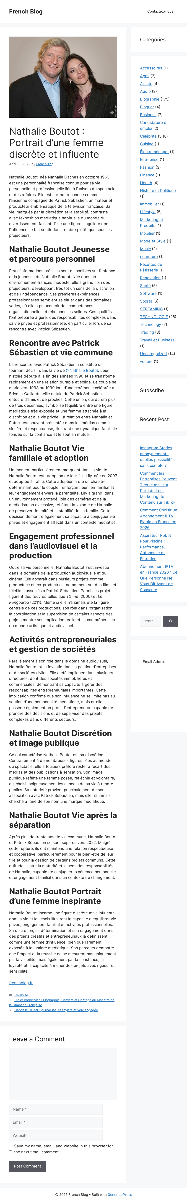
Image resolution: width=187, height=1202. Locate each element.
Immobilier (149, 204)
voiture (146, 361)
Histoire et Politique (158, 190)
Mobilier (147, 233)
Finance (147, 175)
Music (145, 249)
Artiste (146, 83)
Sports (146, 301)
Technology (150, 324)
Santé (145, 285)
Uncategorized (153, 353)
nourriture (149, 256)
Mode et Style (153, 241)
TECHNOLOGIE (154, 316)
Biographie (149, 99)
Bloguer (147, 107)
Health (146, 183)
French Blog (26, 11)
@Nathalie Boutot (82, 370)
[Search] (170, 621)
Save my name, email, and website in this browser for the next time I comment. (63, 1149)
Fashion (147, 167)
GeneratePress (120, 1194)
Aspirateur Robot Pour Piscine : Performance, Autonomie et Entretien (155, 547)
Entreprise (149, 159)
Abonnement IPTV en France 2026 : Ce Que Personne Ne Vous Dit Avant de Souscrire (158, 578)
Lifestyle (148, 212)
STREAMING (151, 309)
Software (148, 293)
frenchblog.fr (21, 983)
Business (148, 114)
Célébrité (21, 995)
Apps (144, 76)
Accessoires (151, 68)
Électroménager (154, 151)
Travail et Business (157, 340)
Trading (147, 332)
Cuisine (146, 144)
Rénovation (150, 278)
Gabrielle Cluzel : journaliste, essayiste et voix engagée (56, 1010)
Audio (145, 91)
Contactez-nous (160, 11)
